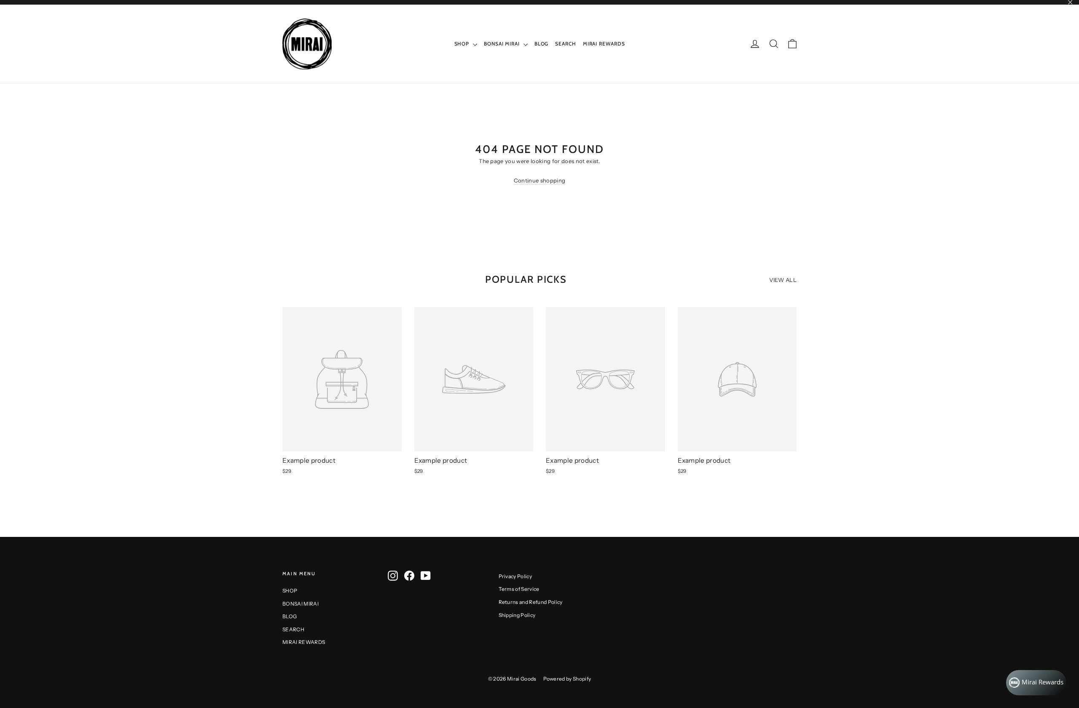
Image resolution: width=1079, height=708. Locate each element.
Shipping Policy (517, 615)
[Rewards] (1036, 682)
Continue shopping (540, 180)
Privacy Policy (515, 576)
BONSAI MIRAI (502, 43)
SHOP (462, 43)
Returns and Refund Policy (531, 602)
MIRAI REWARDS (604, 43)
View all (783, 279)
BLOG (541, 43)
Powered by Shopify (567, 679)
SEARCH (565, 43)
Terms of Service (519, 589)
